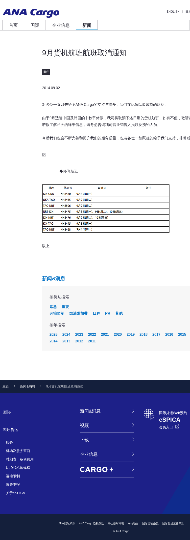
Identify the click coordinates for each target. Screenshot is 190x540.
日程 (96, 313)
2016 (169, 334)
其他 (119, 313)
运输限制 (56, 313)
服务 (9, 442)
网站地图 (133, 523)
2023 (79, 334)
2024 (66, 334)
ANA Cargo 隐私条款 (91, 523)
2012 (79, 341)
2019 (131, 334)
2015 (182, 334)
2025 (53, 334)
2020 (118, 334)
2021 (105, 334)
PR (107, 313)
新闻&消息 (53, 278)
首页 (13, 25)
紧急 (53, 306)
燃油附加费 (78, 313)
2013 (66, 341)
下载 (84, 440)
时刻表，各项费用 (20, 459)
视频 (84, 425)
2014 (53, 341)
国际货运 (10, 429)
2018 (143, 334)
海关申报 (13, 484)
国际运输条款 (150, 523)
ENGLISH (173, 11)
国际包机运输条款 (173, 523)
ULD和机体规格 (18, 467)
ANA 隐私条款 (66, 523)
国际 (34, 25)
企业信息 (61, 25)
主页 (5, 386)
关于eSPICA (15, 493)
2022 (92, 334)
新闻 (86, 25)
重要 (65, 306)
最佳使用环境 (116, 523)
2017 (156, 334)
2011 (92, 341)
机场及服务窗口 (18, 450)
